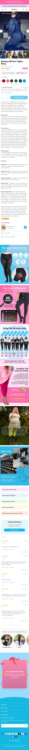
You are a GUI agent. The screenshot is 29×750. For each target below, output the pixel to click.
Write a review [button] (14, 530)
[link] (23, 9)
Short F (17, 89)
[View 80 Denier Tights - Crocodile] (11, 80)
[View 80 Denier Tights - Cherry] (3, 80)
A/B (3, 89)
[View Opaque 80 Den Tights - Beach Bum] (24, 80)
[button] (2, 9)
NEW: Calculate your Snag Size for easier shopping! (14, 6)
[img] (5, 541)
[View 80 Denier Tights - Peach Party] (7, 80)
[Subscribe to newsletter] (26, 726)
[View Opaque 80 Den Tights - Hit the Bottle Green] (16, 80)
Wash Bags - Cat (11, 226)
